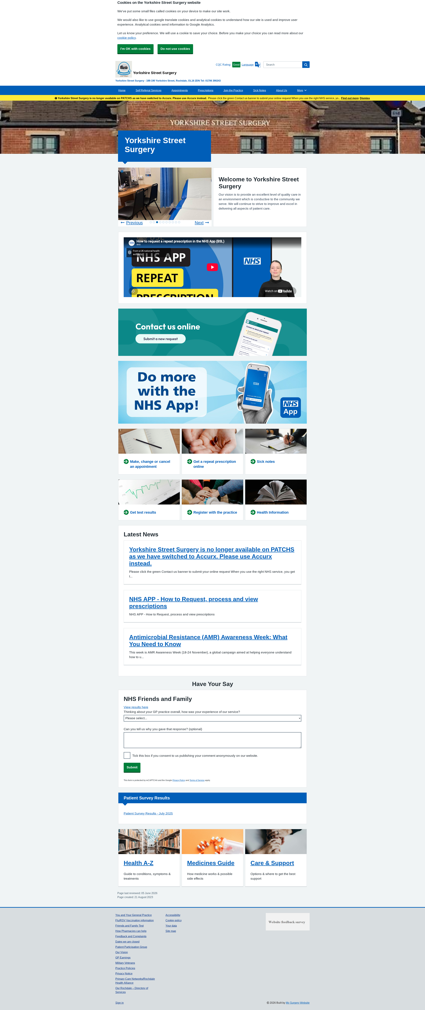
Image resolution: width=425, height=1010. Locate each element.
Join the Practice (233, 90)
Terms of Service (197, 780)
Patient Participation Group (131, 947)
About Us (281, 90)
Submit (132, 767)
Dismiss (365, 98)
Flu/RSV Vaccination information (134, 920)
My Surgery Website (298, 1002)
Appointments (179, 90)
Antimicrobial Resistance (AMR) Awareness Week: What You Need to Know (208, 640)
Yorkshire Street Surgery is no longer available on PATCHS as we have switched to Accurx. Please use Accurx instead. (211, 556)
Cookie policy (174, 920)
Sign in (119, 1002)
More (302, 90)
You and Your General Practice (133, 915)
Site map (171, 931)
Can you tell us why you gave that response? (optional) (163, 729)
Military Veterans (125, 963)
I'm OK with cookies (135, 48)
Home (122, 90)
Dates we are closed (127, 941)
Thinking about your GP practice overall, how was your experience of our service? (182, 711)
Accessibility (173, 915)
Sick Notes (259, 90)
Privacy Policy (178, 780)
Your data (171, 925)
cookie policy (126, 37)
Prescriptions (205, 90)
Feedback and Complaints (130, 936)
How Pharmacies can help (130, 931)
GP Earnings (122, 957)
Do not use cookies (175, 48)
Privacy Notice (123, 973)
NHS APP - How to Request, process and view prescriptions (193, 602)
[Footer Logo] (288, 922)
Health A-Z (138, 863)
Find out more (350, 98)
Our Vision (121, 952)
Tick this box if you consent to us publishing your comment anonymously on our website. (195, 755)
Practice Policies (125, 968)
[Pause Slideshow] (122, 171)
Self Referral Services (148, 90)
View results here (136, 707)
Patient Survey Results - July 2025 (148, 813)
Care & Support (272, 863)
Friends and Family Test (129, 925)
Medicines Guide (210, 863)
